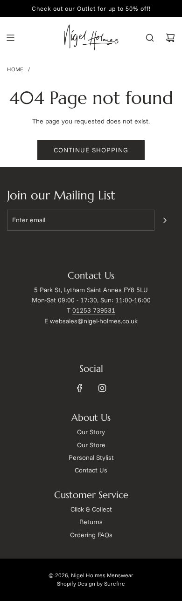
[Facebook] (80, 388)
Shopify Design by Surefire (91, 583)
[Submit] (164, 220)
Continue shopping (91, 150)
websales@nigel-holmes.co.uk (94, 321)
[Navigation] (10, 37)
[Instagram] (102, 388)
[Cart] (170, 37)
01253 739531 (93, 310)
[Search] (150, 37)
